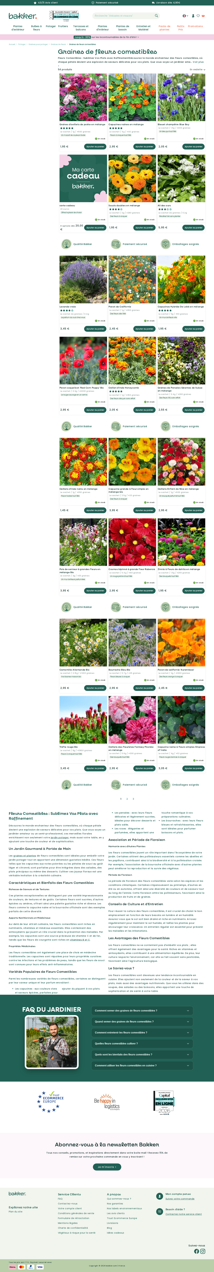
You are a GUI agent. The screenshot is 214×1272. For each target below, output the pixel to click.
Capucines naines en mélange (126, 124)
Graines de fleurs (58, 44)
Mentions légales (68, 1223)
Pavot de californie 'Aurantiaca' (176, 669)
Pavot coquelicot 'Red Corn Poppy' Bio (82, 387)
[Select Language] (185, 17)
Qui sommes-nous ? (119, 1198)
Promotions (195, 26)
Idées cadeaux (115, 1232)
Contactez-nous (68, 1203)
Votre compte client (70, 1208)
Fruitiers (63, 26)
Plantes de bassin (122, 28)
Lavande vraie (68, 306)
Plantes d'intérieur (102, 28)
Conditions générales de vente (76, 1213)
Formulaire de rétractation (73, 1218)
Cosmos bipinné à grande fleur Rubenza (132, 569)
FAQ (60, 1198)
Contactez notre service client (184, 1214)
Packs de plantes (164, 28)
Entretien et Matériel (143, 28)
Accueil (12, 44)
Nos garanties (115, 1203)
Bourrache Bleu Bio (119, 669)
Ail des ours (164, 205)
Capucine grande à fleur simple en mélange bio (129, 490)
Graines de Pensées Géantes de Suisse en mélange (180, 389)
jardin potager (60, 837)
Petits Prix (180, 28)
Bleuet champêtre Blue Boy (173, 124)
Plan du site (15, 1211)
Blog (109, 1227)
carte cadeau (67, 205)
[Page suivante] (141, 798)
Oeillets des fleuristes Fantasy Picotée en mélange (131, 748)
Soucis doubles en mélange (124, 205)
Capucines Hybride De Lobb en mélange (181, 306)
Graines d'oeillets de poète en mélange (82, 124)
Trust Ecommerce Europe (122, 1218)
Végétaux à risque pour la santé (77, 1232)
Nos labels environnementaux (124, 1208)
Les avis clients (116, 1213)
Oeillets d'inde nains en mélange (79, 488)
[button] (86, 16)
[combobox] (126, 16)
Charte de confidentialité (73, 1227)
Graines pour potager (38, 44)
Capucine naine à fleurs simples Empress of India (181, 748)
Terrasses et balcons (81, 28)
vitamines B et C (80, 939)
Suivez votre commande (180, 1198)
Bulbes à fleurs (36, 28)
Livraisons (112, 1223)
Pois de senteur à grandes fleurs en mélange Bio (80, 571)
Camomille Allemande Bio (75, 669)
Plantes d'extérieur (17, 28)
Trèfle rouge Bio (69, 746)
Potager (51, 26)
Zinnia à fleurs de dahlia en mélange (179, 569)
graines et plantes (24, 855)
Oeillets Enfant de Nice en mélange (178, 488)
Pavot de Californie (120, 306)
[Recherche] (156, 15)
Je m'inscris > (107, 1167)
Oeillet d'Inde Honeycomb (124, 387)
